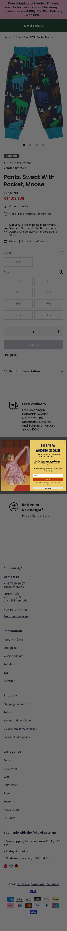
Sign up (48, 479)
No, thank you (48, 488)
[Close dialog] (64, 442)
